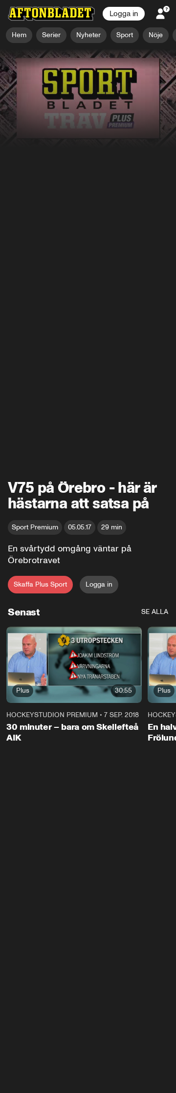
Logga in (124, 13)
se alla (154, 612)
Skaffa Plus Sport (40, 584)
